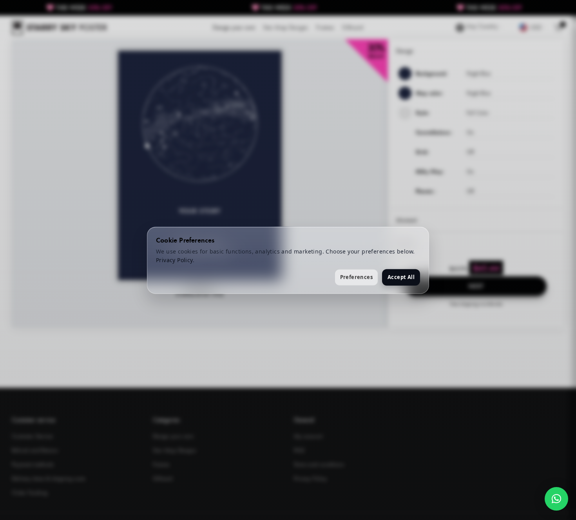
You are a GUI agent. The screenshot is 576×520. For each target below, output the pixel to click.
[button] (556, 499)
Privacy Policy (174, 259)
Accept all (401, 276)
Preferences (356, 276)
